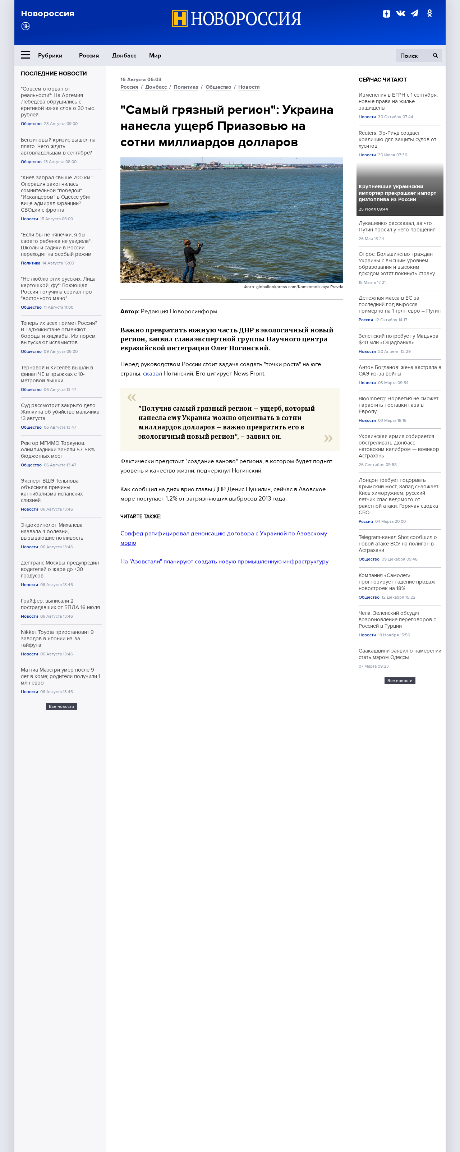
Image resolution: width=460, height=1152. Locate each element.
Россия (89, 55)
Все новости (61, 706)
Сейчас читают (383, 80)
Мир (155, 55)
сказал (152, 373)
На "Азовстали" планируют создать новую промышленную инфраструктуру (224, 561)
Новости (29, 219)
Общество (31, 123)
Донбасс (124, 55)
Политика (30, 263)
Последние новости (54, 73)
